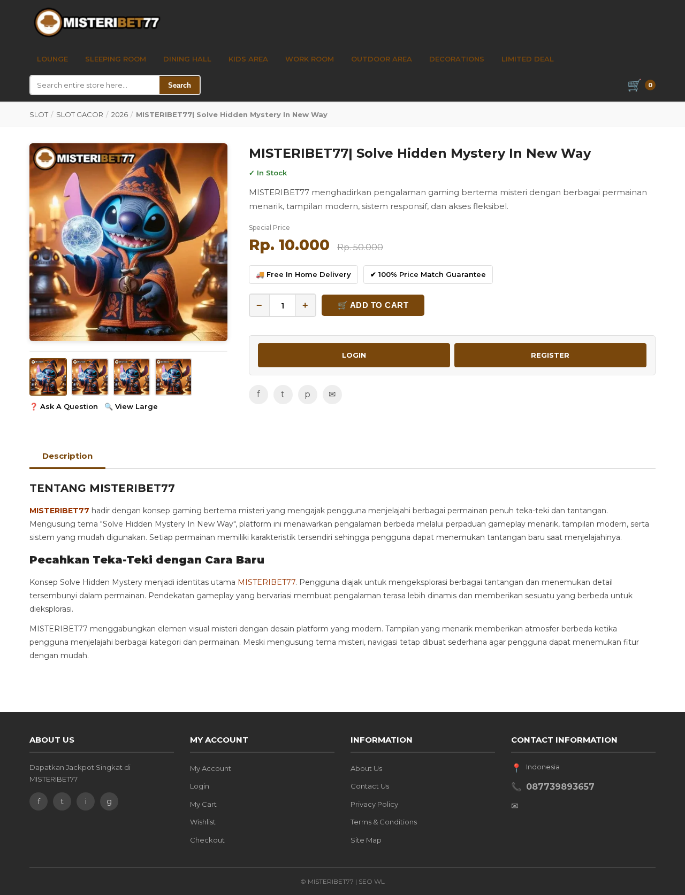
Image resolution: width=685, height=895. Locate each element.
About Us (366, 768)
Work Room (309, 59)
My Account (210, 768)
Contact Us (370, 786)
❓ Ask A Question (63, 406)
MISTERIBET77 (59, 510)
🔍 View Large (131, 406)
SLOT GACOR (79, 114)
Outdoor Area (381, 59)
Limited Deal (527, 59)
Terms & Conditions (384, 821)
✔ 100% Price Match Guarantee (428, 274)
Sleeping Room (115, 59)
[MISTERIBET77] (98, 22)
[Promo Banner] (128, 242)
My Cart (203, 804)
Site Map (366, 840)
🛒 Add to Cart (373, 305)
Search (179, 85)
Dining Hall (187, 59)
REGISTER (550, 355)
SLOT (38, 114)
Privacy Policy (374, 804)
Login (199, 786)
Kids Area (248, 59)
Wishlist (203, 821)
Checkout (207, 840)
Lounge (52, 59)
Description (67, 456)
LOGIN (354, 355)
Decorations (456, 59)
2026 (119, 114)
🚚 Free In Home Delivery (303, 274)
